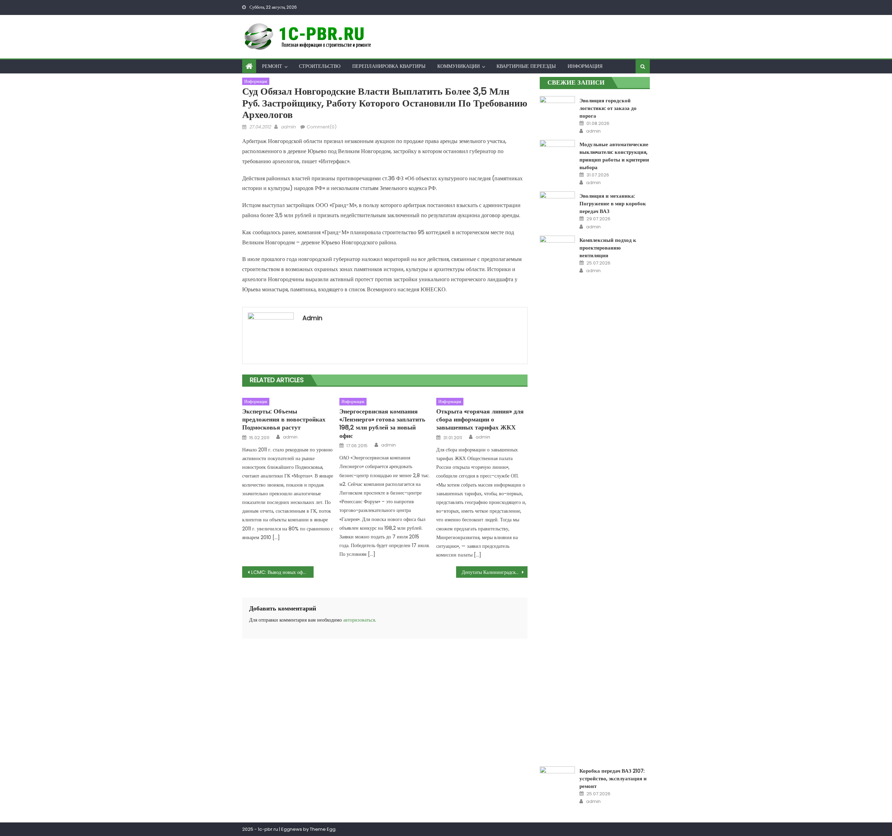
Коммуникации (458, 66)
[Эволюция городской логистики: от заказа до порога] (557, 102)
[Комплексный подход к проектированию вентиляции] (557, 497)
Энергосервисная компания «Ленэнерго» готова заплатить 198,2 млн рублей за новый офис (382, 423)
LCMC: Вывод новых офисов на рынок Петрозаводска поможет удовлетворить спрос (282, 572)
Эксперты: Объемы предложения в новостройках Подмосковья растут (283, 419)
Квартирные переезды (526, 66)
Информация (585, 66)
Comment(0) (322, 127)
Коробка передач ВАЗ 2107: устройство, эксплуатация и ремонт (613, 778)
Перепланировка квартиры (388, 66)
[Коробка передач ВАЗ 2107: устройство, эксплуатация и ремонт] (557, 778)
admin (288, 127)
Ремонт (272, 66)
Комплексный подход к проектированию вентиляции (607, 247)
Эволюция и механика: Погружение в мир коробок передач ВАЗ (612, 203)
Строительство (319, 66)
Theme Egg (323, 829)
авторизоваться (359, 619)
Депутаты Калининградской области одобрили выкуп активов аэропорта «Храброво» (495, 572)
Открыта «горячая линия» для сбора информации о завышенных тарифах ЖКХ (480, 419)
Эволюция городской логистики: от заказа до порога (608, 108)
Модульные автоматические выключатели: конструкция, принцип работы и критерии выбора (614, 156)
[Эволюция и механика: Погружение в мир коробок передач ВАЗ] (557, 203)
